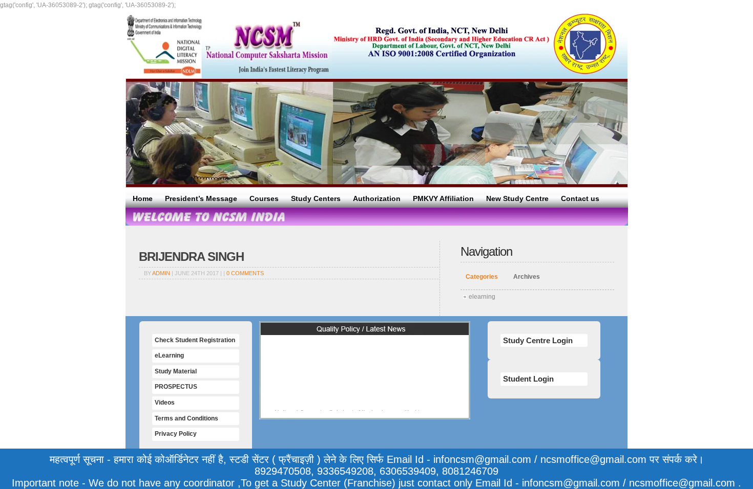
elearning (482, 296)
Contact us (580, 198)
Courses (264, 198)
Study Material (176, 371)
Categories (482, 276)
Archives (526, 276)
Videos (165, 402)
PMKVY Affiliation (443, 198)
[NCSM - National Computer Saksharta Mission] (229, 44)
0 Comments (245, 273)
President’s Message (201, 198)
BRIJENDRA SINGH (191, 256)
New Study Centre (517, 198)
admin (161, 273)
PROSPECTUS (176, 386)
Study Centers (316, 198)
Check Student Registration (195, 340)
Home (143, 198)
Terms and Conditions (186, 418)
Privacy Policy (176, 433)
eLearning (169, 355)
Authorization (377, 198)
